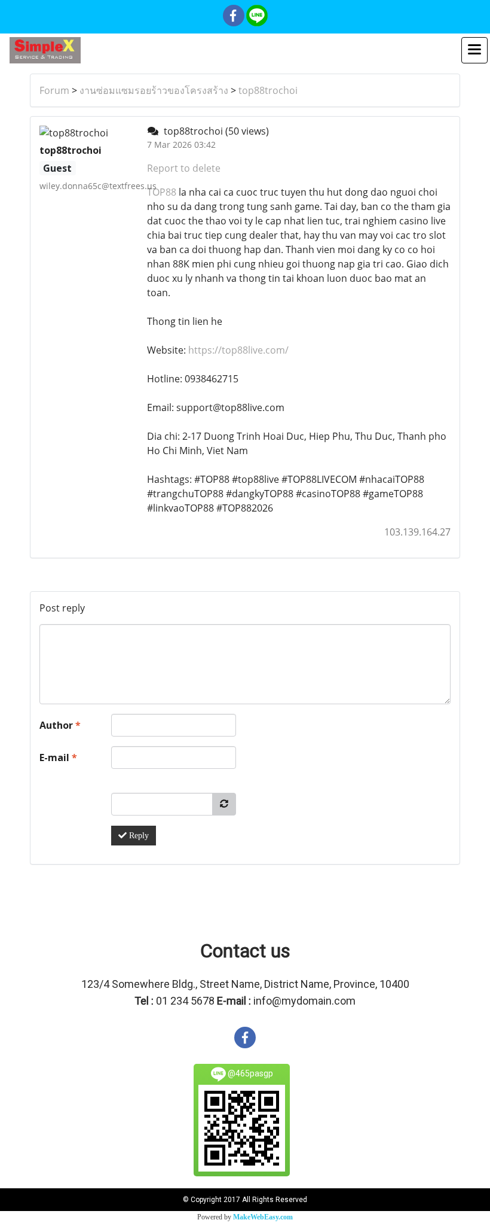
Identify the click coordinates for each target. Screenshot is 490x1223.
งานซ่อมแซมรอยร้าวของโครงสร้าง (153, 90)
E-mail (58, 757)
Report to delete (183, 168)
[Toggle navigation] (474, 50)
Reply (138, 835)
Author (60, 725)
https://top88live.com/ (238, 350)
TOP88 (161, 192)
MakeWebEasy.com (263, 1217)
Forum (54, 90)
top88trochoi (268, 90)
